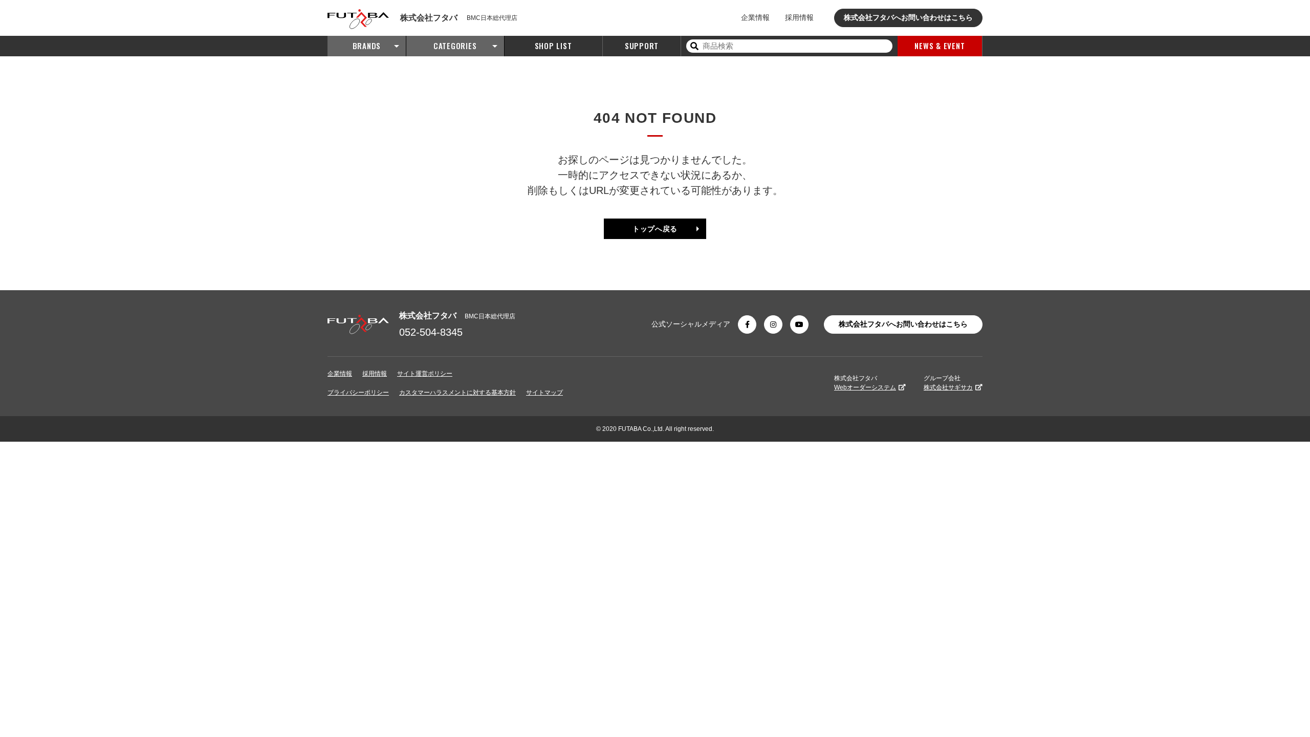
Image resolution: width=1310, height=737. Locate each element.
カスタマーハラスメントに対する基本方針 (457, 392)
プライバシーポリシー (358, 392)
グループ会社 (948, 383)
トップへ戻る (655, 229)
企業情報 (755, 17)
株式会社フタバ (865, 383)
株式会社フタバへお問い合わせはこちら (908, 17)
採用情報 (799, 17)
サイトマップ (544, 392)
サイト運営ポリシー (424, 373)
